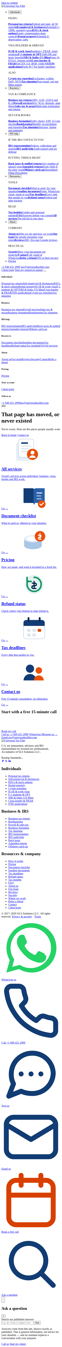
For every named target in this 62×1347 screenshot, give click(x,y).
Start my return (18, 1344)
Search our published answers (17, 1319)
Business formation (18, 312)
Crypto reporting (17, 788)
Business (14, 88)
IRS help (14, 133)
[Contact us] (3, 1300)
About (13, 222)
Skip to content (9, 2)
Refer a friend (15, 901)
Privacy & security (22, 916)
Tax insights (32, 345)
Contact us (23, 435)
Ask (37, 1323)
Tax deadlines (15, 873)
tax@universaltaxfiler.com (35, 266)
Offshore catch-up (37, 329)
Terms (37, 916)
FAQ (42, 345)
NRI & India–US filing (31, 289)
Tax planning (50, 312)
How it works (15, 861)
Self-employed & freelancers (38, 283)
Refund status (19, 345)
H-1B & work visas (46, 286)
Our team (16, 359)
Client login (7, 270)
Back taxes (14, 840)
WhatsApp (43, 734)
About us (6, 359)
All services (51, 345)
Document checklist (12, 342)
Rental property (26, 286)
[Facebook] (2, 761)
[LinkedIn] (9, 761)
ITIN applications (21, 292)
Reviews (26, 359)
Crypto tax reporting (42, 292)
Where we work (17, 898)
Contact (44, 359)
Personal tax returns (12, 283)
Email (19, 737)
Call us (14, 734)
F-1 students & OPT (19, 794)
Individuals (15, 12)
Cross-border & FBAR (20, 800)
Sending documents (33, 342)
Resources (15, 176)
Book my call (8, 731)
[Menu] (44, 271)
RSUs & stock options (20, 782)
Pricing (12, 261)
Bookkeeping (36, 312)
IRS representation (11, 326)
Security (35, 359)
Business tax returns (12, 309)
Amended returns (18, 329)
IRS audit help (29, 326)
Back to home (9, 435)
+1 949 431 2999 (10, 266)
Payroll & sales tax (18, 824)
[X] (6, 761)
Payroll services (31, 309)
